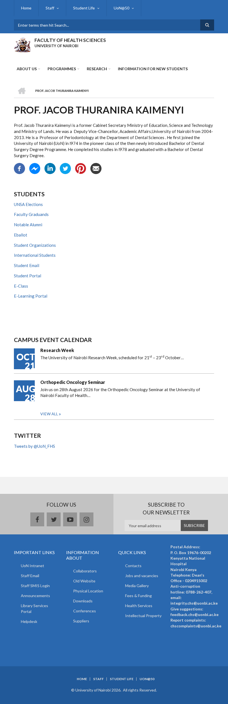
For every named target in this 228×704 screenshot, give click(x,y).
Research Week (57, 350)
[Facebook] (19, 167)
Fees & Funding (138, 595)
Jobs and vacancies (141, 575)
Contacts (133, 565)
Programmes (62, 68)
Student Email (26, 265)
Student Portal (27, 275)
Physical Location (88, 591)
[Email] (95, 167)
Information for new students (153, 68)
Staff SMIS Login (35, 585)
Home (26, 8)
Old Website (84, 581)
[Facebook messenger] (34, 167)
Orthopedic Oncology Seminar (72, 382)
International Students (35, 255)
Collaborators (85, 571)
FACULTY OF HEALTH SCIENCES (70, 40)
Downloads (83, 601)
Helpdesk (29, 621)
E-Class (21, 285)
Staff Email (30, 575)
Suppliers (81, 620)
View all (49, 413)
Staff (50, 8)
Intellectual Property (143, 615)
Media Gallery (137, 585)
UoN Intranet (32, 565)
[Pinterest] (80, 167)
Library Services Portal (34, 608)
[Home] (22, 44)
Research (97, 68)
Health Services (138, 605)
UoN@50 (121, 8)
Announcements (35, 595)
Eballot (20, 234)
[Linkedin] (50, 167)
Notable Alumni (28, 224)
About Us (27, 68)
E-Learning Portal (30, 295)
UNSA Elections (28, 204)
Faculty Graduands (31, 214)
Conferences (84, 611)
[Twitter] (65, 167)
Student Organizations (35, 245)
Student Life (84, 8)
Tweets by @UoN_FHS (34, 446)
